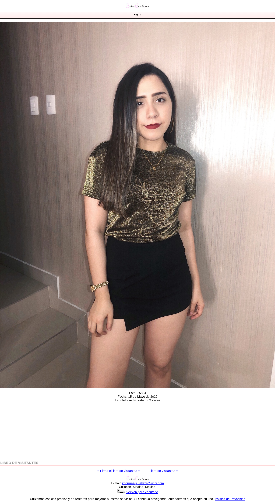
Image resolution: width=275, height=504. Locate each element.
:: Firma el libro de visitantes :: (118, 471)
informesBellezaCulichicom (143, 483)
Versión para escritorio (142, 492)
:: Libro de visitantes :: (162, 471)
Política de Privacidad (230, 499)
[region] (137, 430)
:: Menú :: (137, 15)
